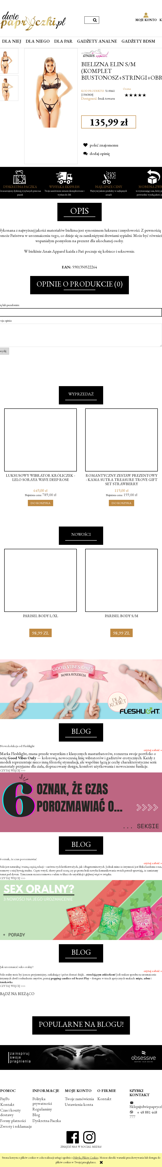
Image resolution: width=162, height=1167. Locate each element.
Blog (36, 1114)
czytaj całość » (153, 750)
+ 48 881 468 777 (143, 1114)
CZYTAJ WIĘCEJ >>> (12, 770)
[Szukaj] (95, 20)
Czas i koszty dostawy (10, 1112)
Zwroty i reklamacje (16, 1126)
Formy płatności (13, 1120)
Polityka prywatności (42, 1101)
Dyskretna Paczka (46, 1120)
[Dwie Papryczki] (33, 20)
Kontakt (7, 1104)
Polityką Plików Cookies (85, 1157)
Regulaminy (42, 1109)
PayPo (4, 1098)
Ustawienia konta (79, 1104)
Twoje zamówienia (79, 1098)
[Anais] (95, 52)
